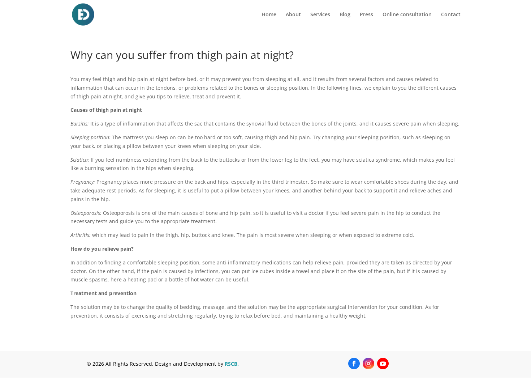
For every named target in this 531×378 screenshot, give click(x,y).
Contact (451, 15)
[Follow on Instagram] (368, 363)
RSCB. (232, 363)
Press (366, 15)
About (293, 15)
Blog (345, 15)
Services (320, 15)
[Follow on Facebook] (354, 363)
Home (269, 15)
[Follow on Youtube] (383, 363)
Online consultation (407, 15)
